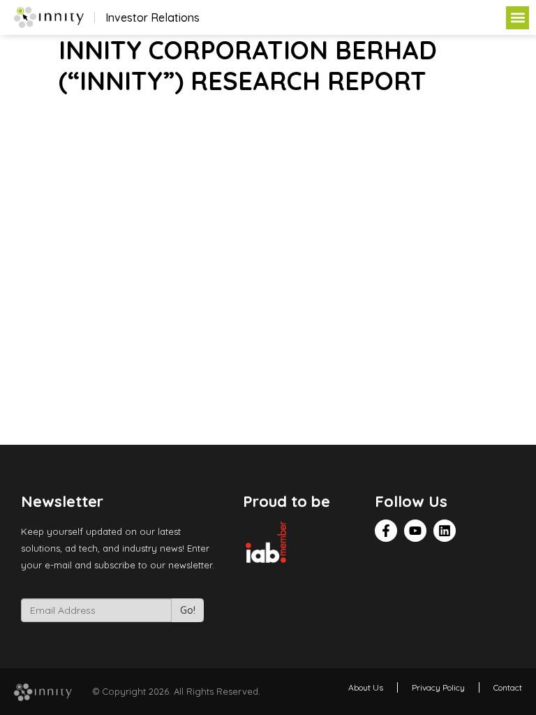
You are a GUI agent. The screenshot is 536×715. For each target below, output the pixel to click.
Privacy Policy (438, 687)
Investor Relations (152, 17)
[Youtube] (415, 530)
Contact (507, 687)
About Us (365, 687)
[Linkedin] (444, 530)
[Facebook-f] (386, 530)
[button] (517, 17)
